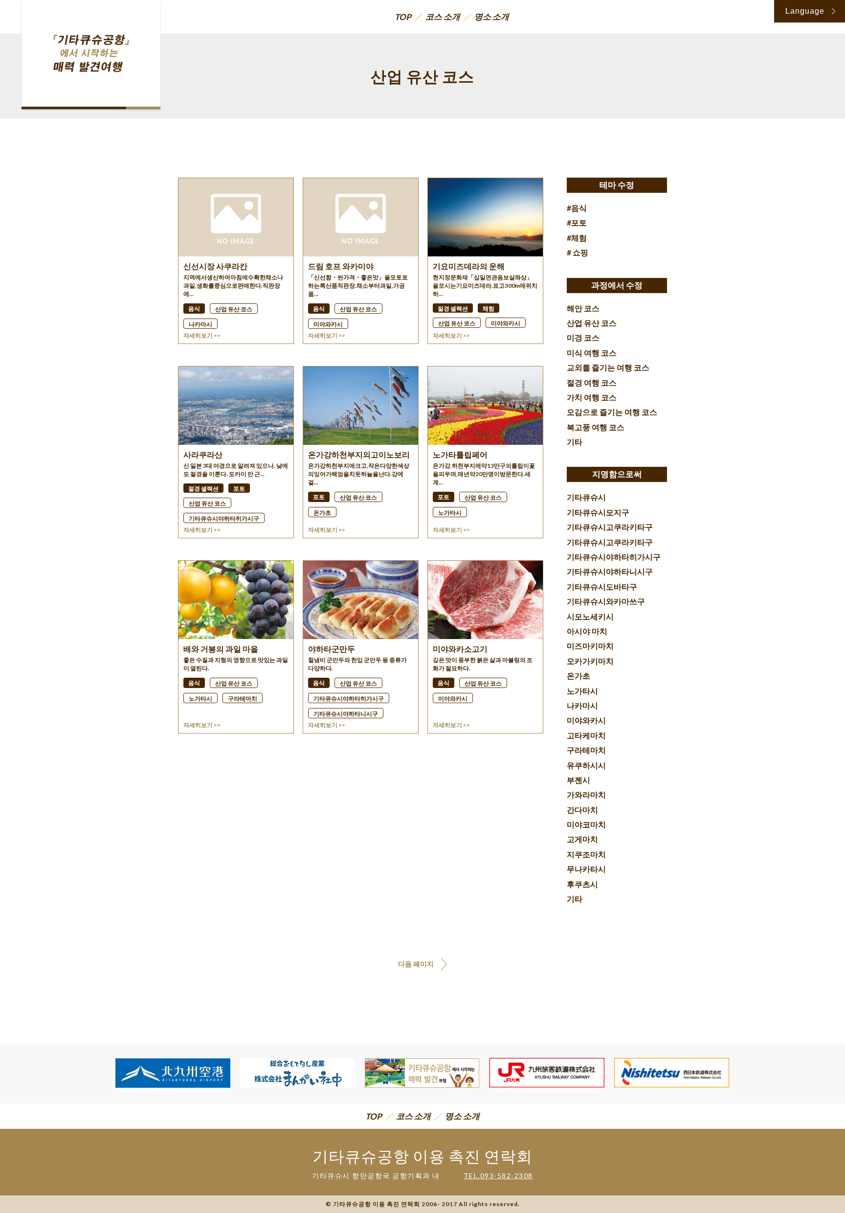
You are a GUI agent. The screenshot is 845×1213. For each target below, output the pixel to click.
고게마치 (582, 839)
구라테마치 (586, 750)
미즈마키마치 (590, 645)
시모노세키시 (590, 616)
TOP (403, 17)
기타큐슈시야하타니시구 (610, 571)
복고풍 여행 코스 (595, 427)
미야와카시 (586, 720)
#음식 (577, 207)
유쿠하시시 (586, 765)
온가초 (578, 675)
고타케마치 (586, 735)
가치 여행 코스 (592, 397)
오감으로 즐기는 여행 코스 (612, 411)
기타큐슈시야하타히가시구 (614, 556)
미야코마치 (586, 824)
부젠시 (578, 779)
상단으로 (815, 1173)
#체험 (577, 237)
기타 (574, 441)
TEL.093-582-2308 (498, 1175)
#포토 (577, 222)
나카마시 (582, 705)
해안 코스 (583, 308)
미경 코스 (583, 337)
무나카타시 (586, 868)
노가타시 (582, 690)
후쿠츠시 (582, 884)
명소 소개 (491, 16)
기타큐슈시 (586, 497)
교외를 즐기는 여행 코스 (608, 367)
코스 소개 (442, 16)
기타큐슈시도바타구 (602, 586)
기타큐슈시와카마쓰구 (606, 601)
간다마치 (582, 809)
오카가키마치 (590, 660)
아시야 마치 (587, 631)
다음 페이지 (416, 964)
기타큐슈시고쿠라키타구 (610, 526)
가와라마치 (586, 794)
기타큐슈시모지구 (598, 512)
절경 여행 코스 (592, 382)
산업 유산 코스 (592, 322)
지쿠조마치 (586, 854)
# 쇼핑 (577, 252)
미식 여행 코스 (592, 352)
